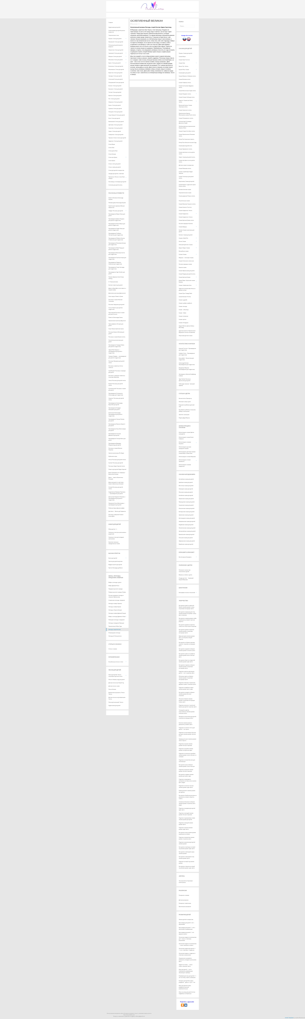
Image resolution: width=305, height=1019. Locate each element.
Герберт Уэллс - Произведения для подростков (187, 354)
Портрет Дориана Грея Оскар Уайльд (116, 277)
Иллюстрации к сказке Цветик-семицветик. (186, 433)
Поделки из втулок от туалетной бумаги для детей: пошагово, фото (188, 706)
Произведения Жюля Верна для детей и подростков (116, 224)
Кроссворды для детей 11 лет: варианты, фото (186, 933)
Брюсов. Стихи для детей (114, 95)
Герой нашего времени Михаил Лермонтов (116, 206)
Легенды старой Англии (114, 629)
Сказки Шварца (183, 226)
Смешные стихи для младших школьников (116, 537)
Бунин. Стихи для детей (114, 105)
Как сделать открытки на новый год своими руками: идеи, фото (187, 867)
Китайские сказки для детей (186, 495)
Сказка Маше (182, 56)
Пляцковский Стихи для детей (116, 82)
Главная (110, 22)
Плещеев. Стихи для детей (115, 111)
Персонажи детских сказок (185, 335)
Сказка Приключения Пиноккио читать (187, 135)
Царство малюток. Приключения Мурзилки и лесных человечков (187, 331)
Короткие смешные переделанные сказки (114, 542)
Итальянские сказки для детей (186, 508)
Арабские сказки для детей (186, 482)
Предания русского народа (115, 589)
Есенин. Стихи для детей (114, 85)
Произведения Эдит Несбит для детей (116, 272)
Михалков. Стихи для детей (115, 59)
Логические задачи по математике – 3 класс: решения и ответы (187, 944)
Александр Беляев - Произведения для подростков (187, 363)
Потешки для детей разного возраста (115, 45)
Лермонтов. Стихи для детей (115, 50)
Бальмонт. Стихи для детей (115, 89)
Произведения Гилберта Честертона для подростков (115, 234)
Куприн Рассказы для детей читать (115, 384)
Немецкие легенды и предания (116, 619)
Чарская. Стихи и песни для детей (117, 137)
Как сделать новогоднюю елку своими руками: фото (186, 857)
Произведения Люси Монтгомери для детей (117, 429)
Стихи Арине (111, 160)
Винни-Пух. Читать (183, 66)
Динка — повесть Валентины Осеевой (115, 478)
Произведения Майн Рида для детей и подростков (116, 248)
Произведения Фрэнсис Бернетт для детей (116, 424)
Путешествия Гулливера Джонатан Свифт (185, 122)
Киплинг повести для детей (115, 285)
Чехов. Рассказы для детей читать (117, 380)
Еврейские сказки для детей (186, 544)
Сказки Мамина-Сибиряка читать (187, 76)
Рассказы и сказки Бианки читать (116, 336)
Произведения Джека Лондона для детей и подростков (116, 219)
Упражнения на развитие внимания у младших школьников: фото (187, 959)
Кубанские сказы (112, 456)
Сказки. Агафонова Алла (185, 285)
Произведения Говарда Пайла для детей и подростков (116, 345)
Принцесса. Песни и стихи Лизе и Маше (116, 177)
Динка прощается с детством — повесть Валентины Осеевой (116, 483)
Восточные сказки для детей (186, 485)
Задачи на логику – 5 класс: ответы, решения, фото (186, 965)
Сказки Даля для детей (185, 72)
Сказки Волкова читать (184, 79)
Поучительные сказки (184, 200)
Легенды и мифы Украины (115, 603)
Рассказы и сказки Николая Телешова (115, 300)
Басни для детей (112, 558)
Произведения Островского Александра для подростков (115, 394)
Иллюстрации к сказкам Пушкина (185, 442)
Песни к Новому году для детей (116, 679)
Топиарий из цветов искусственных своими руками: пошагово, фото (187, 711)
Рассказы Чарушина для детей (116, 304)
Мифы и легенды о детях (114, 582)
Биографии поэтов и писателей (187, 592)
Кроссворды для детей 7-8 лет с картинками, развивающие (187, 928)
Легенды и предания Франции (116, 623)
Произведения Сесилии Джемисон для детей (114, 434)
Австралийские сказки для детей (187, 531)
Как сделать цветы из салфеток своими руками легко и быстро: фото (187, 655)
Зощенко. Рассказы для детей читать (116, 399)
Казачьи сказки (182, 267)
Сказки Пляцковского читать (186, 118)
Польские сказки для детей (186, 537)
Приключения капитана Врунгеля (117, 320)
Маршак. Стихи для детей (115, 56)
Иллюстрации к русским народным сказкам (185, 447)
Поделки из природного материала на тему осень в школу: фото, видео (187, 781)
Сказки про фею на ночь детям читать (187, 161)
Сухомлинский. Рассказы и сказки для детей (117, 389)
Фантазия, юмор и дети (185, 401)
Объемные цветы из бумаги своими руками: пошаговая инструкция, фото (186, 678)
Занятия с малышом (184, 414)
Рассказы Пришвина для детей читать (116, 361)
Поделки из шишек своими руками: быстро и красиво (185, 744)
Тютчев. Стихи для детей (114, 92)
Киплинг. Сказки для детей (185, 235)
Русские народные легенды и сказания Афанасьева (116, 596)
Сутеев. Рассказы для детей (115, 462)
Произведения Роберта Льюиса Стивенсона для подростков (116, 238)
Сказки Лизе (182, 63)
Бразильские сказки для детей (186, 534)
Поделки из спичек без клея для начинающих (187, 760)
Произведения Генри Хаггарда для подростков (116, 268)
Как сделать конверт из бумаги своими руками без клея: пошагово (186, 694)
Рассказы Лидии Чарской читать (116, 466)
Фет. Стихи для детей (113, 98)
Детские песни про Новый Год (116, 682)
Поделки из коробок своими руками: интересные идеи (186, 749)
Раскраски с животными (185, 903)
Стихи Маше (111, 144)
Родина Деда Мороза (184, 417)
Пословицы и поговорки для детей (117, 181)
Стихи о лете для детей (114, 163)
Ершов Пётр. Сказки (184, 69)
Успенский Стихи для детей (115, 79)
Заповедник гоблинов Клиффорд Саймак (187, 374)
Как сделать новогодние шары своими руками (186, 852)
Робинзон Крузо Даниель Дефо (116, 508)
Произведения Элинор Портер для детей (116, 419)
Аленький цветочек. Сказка (186, 244)
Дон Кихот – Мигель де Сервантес (117, 511)
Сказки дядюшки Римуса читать (187, 196)
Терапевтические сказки (185, 192)
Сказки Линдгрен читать (185, 94)
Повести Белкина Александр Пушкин (115, 198)
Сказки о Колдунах (183, 322)
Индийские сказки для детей (186, 524)
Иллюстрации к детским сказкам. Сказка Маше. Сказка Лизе (187, 452)
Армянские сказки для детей (186, 515)
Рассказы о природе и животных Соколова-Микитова (116, 376)
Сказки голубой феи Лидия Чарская (186, 172)
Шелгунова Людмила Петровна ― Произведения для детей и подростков (117, 498)
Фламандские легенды (114, 632)
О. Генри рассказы (113, 281)
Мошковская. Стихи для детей (116, 69)
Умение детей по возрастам (186, 919)
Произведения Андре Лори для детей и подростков (116, 229)
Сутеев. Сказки (182, 254)
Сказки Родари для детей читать (187, 274)
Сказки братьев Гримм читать (186, 220)
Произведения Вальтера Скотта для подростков (116, 253)
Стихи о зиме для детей (114, 167)
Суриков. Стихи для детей (115, 108)
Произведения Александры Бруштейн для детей (115, 403)
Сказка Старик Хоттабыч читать (187, 131)
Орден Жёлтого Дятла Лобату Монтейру (186, 326)
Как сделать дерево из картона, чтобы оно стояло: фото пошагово (187, 625)
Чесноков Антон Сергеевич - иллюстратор (186, 881)
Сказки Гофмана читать (185, 82)
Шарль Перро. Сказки (184, 248)
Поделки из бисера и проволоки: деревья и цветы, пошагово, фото (187, 683)
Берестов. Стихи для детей (115, 72)
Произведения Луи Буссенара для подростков (117, 258)
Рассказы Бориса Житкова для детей (116, 332)
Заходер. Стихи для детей (115, 76)
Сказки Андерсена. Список (185, 217)
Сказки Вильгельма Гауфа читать (187, 90)
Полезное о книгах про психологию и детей (184, 570)
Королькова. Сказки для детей (186, 181)
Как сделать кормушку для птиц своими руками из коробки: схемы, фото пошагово (187, 613)
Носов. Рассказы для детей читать (117, 459)
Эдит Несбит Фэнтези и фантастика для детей (185, 379)
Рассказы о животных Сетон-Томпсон (115, 366)
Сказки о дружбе (183, 300)
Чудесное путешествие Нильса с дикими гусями (187, 289)
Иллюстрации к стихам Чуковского (185, 460)
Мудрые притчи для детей (115, 564)
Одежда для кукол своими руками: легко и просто (187, 739)
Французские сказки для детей (186, 502)
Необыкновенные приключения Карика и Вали (187, 127)
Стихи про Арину (112, 157)
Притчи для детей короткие (115, 561)
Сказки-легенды (183, 306)
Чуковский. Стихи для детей (115, 53)
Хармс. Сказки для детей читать (187, 157)
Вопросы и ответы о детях (185, 574)
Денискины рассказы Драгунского (117, 293)
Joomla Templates (289, 1017)
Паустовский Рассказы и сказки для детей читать (116, 313)
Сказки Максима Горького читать (187, 204)
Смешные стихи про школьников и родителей (117, 533)
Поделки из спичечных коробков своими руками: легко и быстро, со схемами (187, 755)
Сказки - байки (182, 313)
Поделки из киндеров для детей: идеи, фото (187, 809)
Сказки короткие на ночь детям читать (187, 153)
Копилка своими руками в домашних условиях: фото (185, 723)
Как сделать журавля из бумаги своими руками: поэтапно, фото (187, 649)
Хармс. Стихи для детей (114, 131)
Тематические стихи (113, 35)
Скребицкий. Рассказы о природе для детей (117, 371)
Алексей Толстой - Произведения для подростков (187, 349)
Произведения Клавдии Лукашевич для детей (114, 408)
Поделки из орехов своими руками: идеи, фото (186, 828)
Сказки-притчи (182, 319)
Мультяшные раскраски (185, 906)
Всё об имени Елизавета (185, 557)
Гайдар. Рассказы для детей (115, 210)
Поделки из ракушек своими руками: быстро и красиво (186, 770)
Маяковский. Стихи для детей (116, 121)
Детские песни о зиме (114, 686)
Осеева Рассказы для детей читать (115, 487)
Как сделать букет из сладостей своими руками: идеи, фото (187, 660)
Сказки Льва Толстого (184, 59)
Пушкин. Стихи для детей (114, 38)
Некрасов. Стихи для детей (115, 102)
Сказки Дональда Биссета (185, 145)
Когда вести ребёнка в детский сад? (186, 405)
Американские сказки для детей (187, 521)
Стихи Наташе (112, 154)
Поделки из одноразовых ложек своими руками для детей (187, 818)
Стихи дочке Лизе (112, 150)
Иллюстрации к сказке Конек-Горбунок (186, 437)
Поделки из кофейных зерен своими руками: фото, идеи (186, 688)
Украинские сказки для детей (186, 498)
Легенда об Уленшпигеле (115, 636)
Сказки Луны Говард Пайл (185, 293)
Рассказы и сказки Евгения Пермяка (115, 449)
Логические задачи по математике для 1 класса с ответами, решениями (187, 939)
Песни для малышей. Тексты (115, 702)
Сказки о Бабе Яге (183, 238)
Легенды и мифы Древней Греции (117, 613)
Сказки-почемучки (183, 316)
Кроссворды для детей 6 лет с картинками (186, 923)
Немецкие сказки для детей (186, 488)
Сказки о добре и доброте (185, 303)
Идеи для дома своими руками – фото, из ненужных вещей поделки (187, 637)
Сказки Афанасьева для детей (186, 270)
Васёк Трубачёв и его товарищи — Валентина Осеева (117, 473)
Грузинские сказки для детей (186, 505)
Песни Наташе (112, 689)
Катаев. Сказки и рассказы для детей (186, 230)
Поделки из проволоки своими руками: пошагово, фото (186, 838)
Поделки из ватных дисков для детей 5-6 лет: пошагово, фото (186, 672)
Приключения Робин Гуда (115, 626)
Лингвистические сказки (185, 189)
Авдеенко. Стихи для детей (115, 141)
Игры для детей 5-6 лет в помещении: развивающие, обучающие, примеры (186, 971)
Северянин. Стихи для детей (115, 134)
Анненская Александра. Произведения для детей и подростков (115, 414)
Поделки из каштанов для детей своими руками (187, 842)
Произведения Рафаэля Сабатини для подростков (115, 263)
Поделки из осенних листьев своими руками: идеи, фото (186, 786)
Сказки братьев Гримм (184, 277)
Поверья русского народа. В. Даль (117, 592)
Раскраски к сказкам (184, 895)
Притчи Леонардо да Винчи (115, 567)
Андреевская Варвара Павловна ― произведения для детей (116, 492)
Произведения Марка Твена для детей (116, 214)
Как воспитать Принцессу (185, 398)
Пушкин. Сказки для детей (185, 53)
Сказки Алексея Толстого (185, 207)
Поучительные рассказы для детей (115, 340)
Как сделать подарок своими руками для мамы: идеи (186, 775)
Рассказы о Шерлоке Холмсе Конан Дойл (115, 515)
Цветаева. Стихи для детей (115, 124)
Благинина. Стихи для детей (115, 66)
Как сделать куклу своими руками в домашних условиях (187, 833)
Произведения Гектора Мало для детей (117, 439)
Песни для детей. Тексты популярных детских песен (115, 675)
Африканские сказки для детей (187, 541)
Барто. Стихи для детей (114, 63)
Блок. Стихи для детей (114, 118)
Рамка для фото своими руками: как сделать (187, 791)
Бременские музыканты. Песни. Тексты (116, 693)
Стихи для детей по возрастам (116, 170)
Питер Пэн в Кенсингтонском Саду (187, 142)
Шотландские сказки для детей (187, 518)
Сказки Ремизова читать (185, 168)
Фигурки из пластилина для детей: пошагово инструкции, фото (187, 717)
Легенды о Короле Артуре (115, 610)
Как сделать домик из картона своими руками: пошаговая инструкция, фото (186, 631)
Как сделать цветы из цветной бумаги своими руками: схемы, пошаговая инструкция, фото (187, 607)
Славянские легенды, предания (116, 600)
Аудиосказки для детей (114, 27)
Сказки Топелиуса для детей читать (186, 177)
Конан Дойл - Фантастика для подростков (186, 358)
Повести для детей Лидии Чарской (117, 469)
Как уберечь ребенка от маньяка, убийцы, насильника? (187, 410)
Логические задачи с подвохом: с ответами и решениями (187, 954)
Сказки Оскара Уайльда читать (187, 97)
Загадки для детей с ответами (116, 173)
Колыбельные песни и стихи (115, 661)
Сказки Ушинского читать (185, 110)
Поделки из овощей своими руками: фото (186, 823)
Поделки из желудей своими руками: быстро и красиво (186, 813)
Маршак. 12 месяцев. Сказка (186, 257)
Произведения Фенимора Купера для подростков (117, 243)
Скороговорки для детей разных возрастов (116, 31)
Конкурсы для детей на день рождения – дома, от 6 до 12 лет (187, 981)
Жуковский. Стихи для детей (115, 41)
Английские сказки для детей (186, 479)
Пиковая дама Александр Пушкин (117, 202)
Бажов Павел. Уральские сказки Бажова (187, 281)
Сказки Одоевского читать (185, 149)
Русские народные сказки (185, 264)
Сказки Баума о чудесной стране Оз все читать (187, 185)
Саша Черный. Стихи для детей (116, 115)
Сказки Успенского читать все (186, 261)
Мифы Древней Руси (113, 585)
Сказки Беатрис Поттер (185, 296)
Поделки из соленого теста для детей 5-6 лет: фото (187, 728)
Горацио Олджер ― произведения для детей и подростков (117, 357)
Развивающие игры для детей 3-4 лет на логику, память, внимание (187, 976)
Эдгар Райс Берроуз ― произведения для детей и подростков (115, 351)
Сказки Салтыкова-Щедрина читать (186, 86)
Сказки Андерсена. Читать (185, 210)
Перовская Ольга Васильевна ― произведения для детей (116, 504)
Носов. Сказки (182, 241)
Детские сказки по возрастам (186, 165)
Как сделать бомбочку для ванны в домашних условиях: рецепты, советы (188, 797)
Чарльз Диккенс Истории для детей (115, 324)
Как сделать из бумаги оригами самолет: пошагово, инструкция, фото (187, 644)
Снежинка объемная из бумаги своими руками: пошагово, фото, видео (187, 803)
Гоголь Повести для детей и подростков (115, 308)
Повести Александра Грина (115, 317)
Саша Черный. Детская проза (116, 328)
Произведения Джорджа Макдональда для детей (114, 444)
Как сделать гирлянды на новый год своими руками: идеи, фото (187, 847)
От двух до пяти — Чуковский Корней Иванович (186, 578)
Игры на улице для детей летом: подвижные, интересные (187, 992)
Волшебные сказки (183, 251)
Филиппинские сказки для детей (187, 528)
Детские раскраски (183, 900)
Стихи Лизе (111, 147)
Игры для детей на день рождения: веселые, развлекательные (185, 987)
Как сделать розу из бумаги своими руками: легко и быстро (187, 765)
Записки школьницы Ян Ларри (116, 453)
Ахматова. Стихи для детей (115, 128)
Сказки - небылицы (184, 309)
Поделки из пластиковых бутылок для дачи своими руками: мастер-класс (187, 734)
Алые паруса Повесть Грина (115, 296)
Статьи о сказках (112, 649)
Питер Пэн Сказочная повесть (186, 139)
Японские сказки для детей (186, 492)
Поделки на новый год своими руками (186, 862)
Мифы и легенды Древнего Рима (116, 616)
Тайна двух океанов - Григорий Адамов (187, 384)
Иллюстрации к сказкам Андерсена (185, 465)
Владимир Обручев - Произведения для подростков (187, 368)
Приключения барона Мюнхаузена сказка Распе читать (187, 114)
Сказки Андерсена (183, 213)
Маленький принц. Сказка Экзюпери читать (185, 106)
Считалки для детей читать (115, 185)
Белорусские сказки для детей (186, 511)
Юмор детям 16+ (112, 529)
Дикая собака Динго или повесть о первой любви (117, 289)
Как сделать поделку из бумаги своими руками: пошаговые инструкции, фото (187, 666)
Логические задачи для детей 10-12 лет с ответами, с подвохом (187, 949)
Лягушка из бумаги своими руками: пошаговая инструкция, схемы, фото (187, 700)
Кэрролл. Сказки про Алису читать (186, 101)
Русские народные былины (186, 223)
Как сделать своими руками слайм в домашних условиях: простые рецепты (187, 620)
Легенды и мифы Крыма (114, 606)
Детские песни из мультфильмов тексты (116, 698)
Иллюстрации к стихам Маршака (187, 456)
